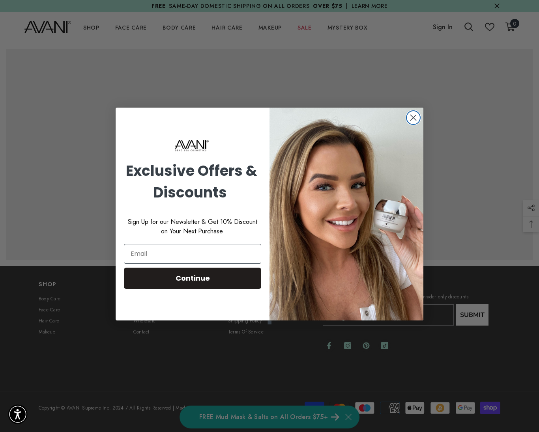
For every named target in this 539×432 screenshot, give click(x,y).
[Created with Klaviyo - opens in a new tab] (269, 322)
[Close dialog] (413, 118)
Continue (193, 278)
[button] (18, 414)
